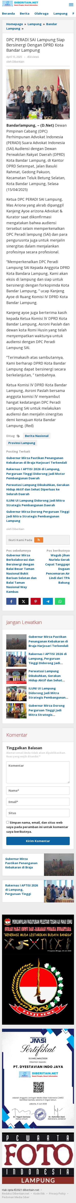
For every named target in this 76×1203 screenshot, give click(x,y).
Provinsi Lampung (21, 443)
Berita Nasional (36, 436)
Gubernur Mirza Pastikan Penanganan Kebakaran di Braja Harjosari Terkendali (48, 641)
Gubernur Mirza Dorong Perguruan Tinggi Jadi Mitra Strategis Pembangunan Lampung (37, 516)
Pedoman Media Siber (15, 1197)
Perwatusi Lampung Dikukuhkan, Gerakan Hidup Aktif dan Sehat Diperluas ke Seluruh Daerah (37, 489)
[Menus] (71, 5)
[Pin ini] (36, 601)
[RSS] (38, 540)
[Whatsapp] (60, 601)
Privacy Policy (57, 1193)
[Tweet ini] (23, 601)
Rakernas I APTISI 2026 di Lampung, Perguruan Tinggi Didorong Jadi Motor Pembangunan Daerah (35, 473)
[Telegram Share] (48, 601)
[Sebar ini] (11, 601)
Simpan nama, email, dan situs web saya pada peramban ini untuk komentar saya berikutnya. (37, 827)
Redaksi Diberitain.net (15, 1193)
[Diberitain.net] (20, 3)
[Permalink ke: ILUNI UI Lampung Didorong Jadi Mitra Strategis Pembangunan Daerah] (16, 693)
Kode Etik (39, 1193)
